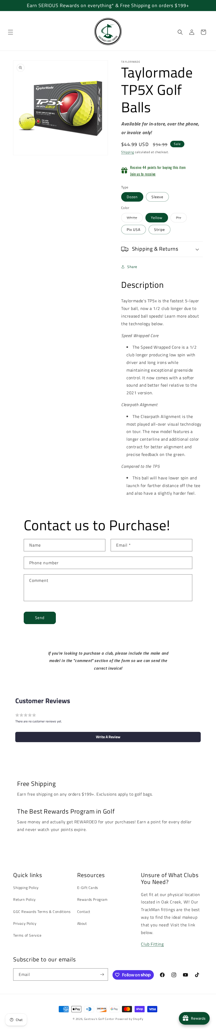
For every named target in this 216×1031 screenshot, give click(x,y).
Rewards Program (92, 899)
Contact (83, 911)
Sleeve (157, 197)
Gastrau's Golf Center (99, 1019)
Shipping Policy (26, 887)
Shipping (127, 151)
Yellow (157, 217)
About (82, 923)
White (135, 218)
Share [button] (132, 266)
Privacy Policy (24, 923)
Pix (181, 218)
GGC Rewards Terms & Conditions (42, 911)
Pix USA (133, 229)
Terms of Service (27, 935)
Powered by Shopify (129, 1019)
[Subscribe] (102, 974)
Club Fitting (152, 944)
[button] (10, 32)
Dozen (132, 197)
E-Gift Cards (87, 887)
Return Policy (24, 899)
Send (40, 618)
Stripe (159, 229)
